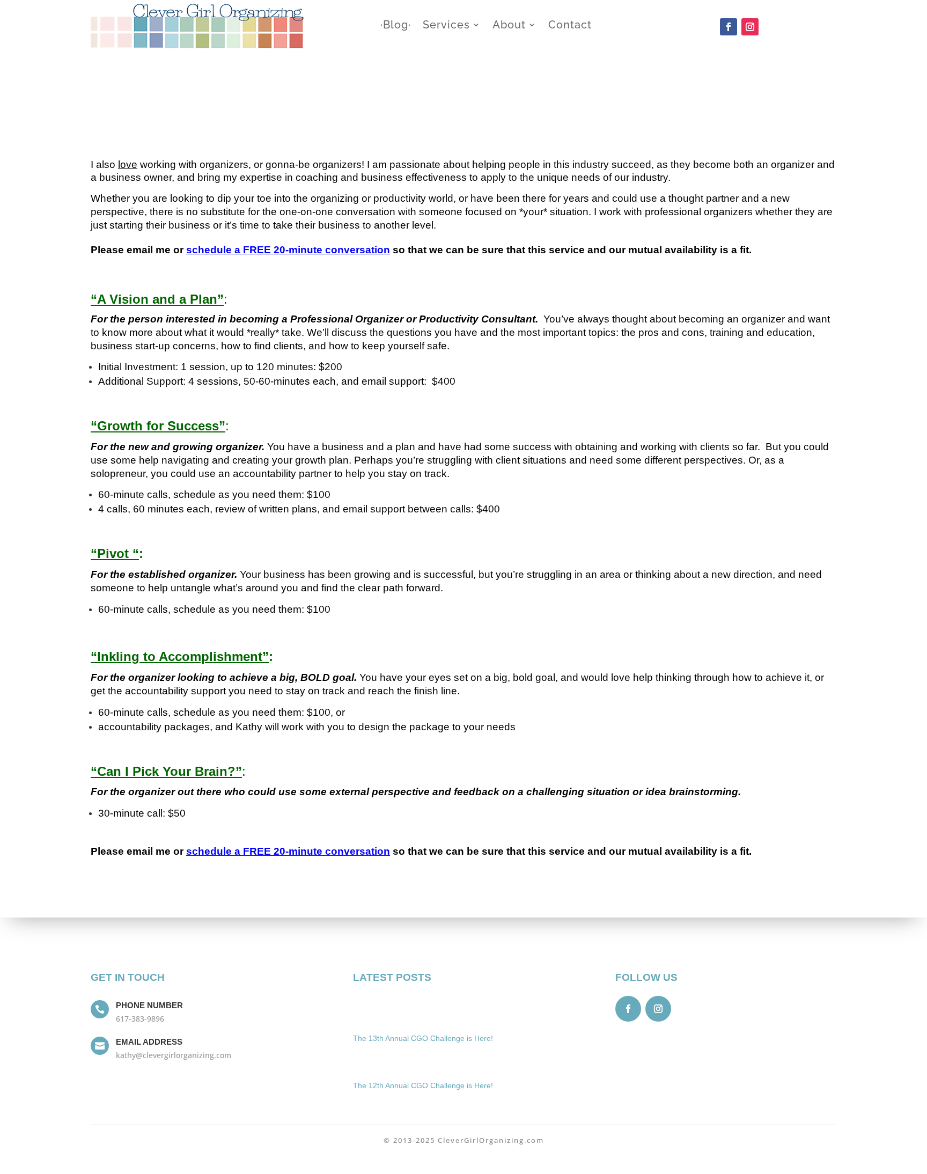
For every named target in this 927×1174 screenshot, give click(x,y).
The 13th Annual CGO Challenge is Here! (423, 1038)
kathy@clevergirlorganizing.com (173, 1055)
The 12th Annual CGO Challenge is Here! (423, 1085)
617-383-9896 (140, 1019)
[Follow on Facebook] (728, 26)
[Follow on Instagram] (750, 26)
